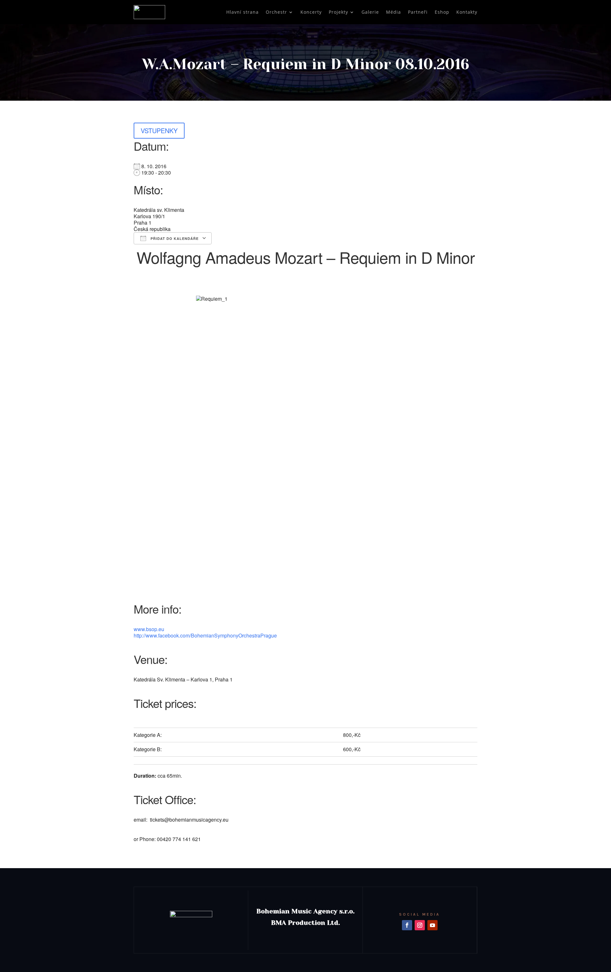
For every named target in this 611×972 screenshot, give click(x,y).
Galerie (370, 12)
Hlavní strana (242, 12)
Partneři (418, 12)
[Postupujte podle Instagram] (420, 925)
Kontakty (466, 12)
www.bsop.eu (149, 629)
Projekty (338, 12)
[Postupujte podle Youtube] (432, 925)
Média (393, 12)
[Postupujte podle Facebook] (407, 925)
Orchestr (276, 12)
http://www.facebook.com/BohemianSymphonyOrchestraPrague (205, 635)
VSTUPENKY (159, 130)
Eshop (442, 12)
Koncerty (311, 12)
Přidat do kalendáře (174, 238)
